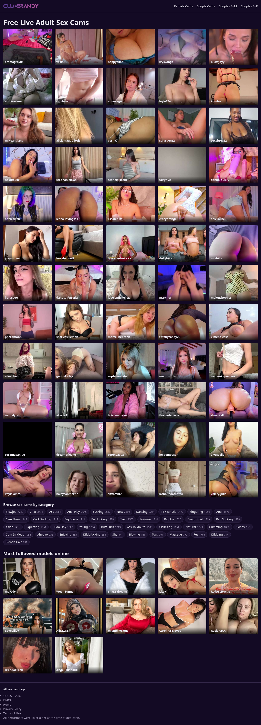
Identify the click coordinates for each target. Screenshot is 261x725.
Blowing (137, 534)
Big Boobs (74, 519)
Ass (55, 512)
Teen (127, 519)
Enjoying (68, 534)
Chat (36, 512)
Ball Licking (102, 519)
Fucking (102, 512)
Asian (13, 527)
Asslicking (169, 527)
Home (7, 704)
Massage (178, 534)
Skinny (243, 527)
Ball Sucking (228, 519)
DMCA (7, 700)
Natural (194, 527)
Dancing (145, 512)
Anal (222, 512)
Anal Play (77, 512)
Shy (117, 534)
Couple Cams (206, 6)
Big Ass (172, 519)
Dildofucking (94, 534)
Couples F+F (249, 6)
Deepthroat (198, 519)
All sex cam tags (14, 689)
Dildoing (219, 534)
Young (87, 527)
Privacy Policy (12, 709)
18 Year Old (172, 512)
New (123, 512)
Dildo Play (63, 527)
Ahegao (45, 534)
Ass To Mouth (139, 527)
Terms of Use (12, 713)
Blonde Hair (16, 542)
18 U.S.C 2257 (12, 696)
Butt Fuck (111, 527)
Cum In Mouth (18, 534)
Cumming (219, 527)
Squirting (36, 527)
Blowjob (14, 512)
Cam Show (16, 519)
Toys (157, 534)
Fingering (200, 512)
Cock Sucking (45, 519)
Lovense (149, 519)
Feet (199, 534)
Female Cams (183, 6)
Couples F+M (228, 6)
